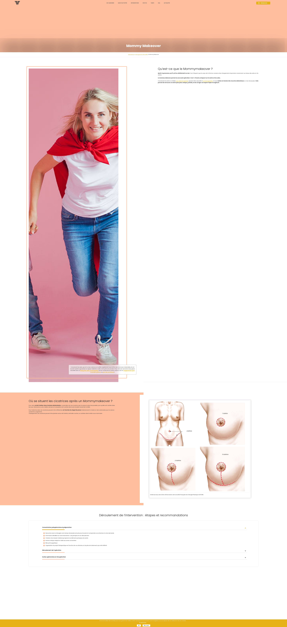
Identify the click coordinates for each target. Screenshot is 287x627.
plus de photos (33, 599)
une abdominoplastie (182, 81)
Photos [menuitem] (145, 3)
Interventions (131, 54)
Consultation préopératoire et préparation (57, 527)
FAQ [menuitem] (159, 3)
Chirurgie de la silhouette (141, 54)
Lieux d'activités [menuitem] (122, 3)
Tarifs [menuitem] (152, 3)
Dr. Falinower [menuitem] (110, 3)
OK (139, 625)
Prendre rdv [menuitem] (264, 3)
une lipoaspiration (208, 81)
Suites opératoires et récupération (54, 557)
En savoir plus (142, 622)
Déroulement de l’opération (51, 550)
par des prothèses (108, 372)
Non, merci (146, 625)
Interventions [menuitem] (135, 3)
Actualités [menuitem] (167, 3)
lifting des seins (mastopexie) (89, 370)
